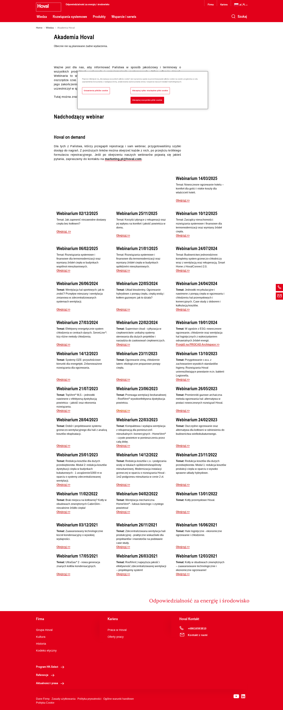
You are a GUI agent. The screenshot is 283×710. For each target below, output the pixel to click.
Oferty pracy (116, 636)
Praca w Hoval (117, 630)
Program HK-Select (47, 666)
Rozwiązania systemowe (70, 16)
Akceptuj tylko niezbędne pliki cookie (150, 91)
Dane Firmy (43, 698)
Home (39, 27)
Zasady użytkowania (63, 698)
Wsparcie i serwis (124, 16)
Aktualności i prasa (47, 683)
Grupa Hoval (44, 630)
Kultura (40, 636)
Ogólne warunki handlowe (118, 698)
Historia (41, 643)
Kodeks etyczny (46, 650)
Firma (211, 4)
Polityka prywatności (89, 698)
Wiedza (42, 16)
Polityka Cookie (45, 702)
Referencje (42, 675)
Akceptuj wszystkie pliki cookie (147, 100)
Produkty (99, 16)
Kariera (223, 4)
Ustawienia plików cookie (96, 91)
